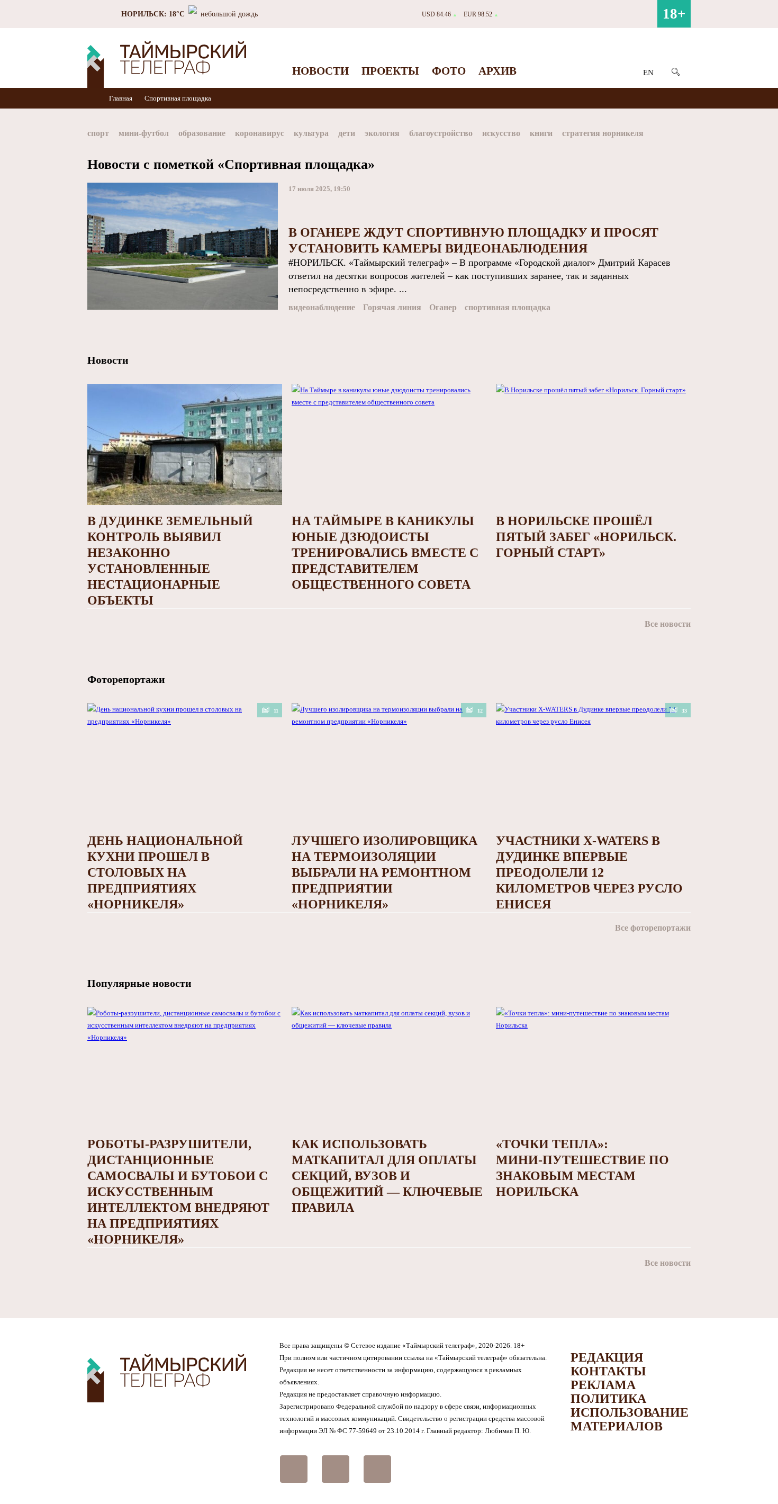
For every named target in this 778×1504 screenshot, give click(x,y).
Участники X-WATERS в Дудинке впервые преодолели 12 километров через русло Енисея (589, 872)
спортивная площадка (507, 307)
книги (541, 133)
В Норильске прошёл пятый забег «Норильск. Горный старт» (586, 537)
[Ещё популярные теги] (688, 135)
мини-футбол (144, 133)
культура (311, 133)
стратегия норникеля (603, 133)
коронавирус (259, 133)
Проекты (390, 71)
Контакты (608, 1371)
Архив (497, 71)
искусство (501, 133)
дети (346, 133)
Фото (449, 71)
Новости (320, 71)
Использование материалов (630, 1419)
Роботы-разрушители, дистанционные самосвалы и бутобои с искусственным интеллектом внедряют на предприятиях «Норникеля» (178, 1191)
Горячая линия (392, 307)
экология (382, 133)
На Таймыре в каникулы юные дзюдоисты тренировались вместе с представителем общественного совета (385, 552)
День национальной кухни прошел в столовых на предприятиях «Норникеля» (165, 872)
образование (201, 133)
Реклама (603, 1385)
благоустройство (441, 133)
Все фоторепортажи (653, 927)
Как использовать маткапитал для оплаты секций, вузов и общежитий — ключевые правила (387, 1175)
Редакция (607, 1357)
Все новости (668, 623)
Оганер (443, 307)
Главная (121, 98)
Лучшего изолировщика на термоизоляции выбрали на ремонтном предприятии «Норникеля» (384, 872)
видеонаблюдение (321, 307)
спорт (98, 133)
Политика (608, 1399)
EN (648, 72)
